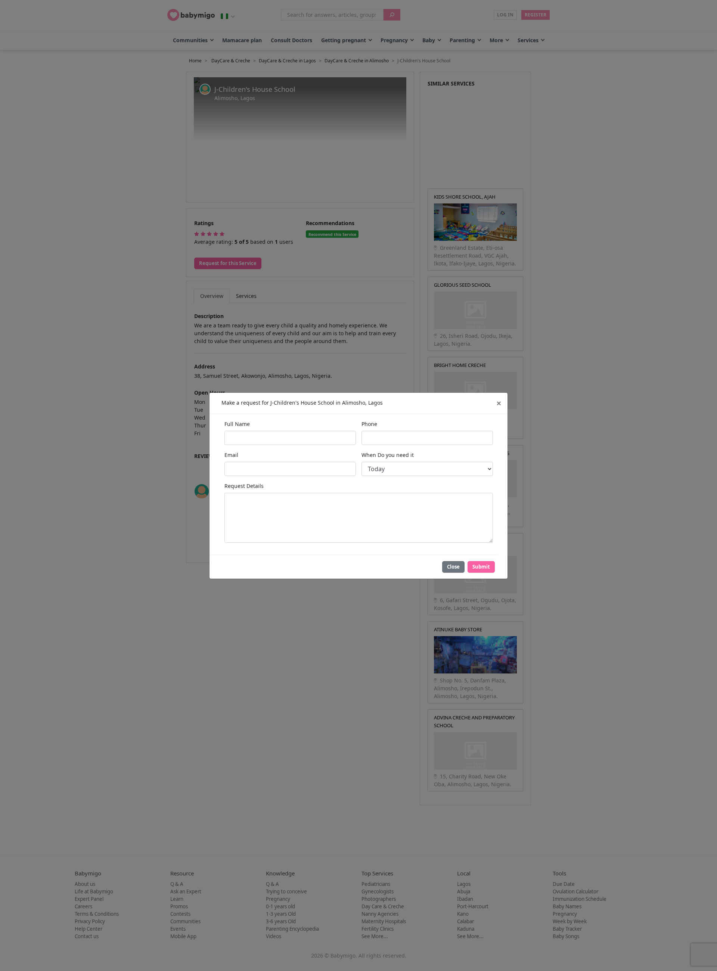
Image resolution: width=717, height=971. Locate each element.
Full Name (237, 423)
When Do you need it (387, 454)
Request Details (244, 485)
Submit (481, 566)
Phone (369, 423)
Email (231, 454)
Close (453, 566)
